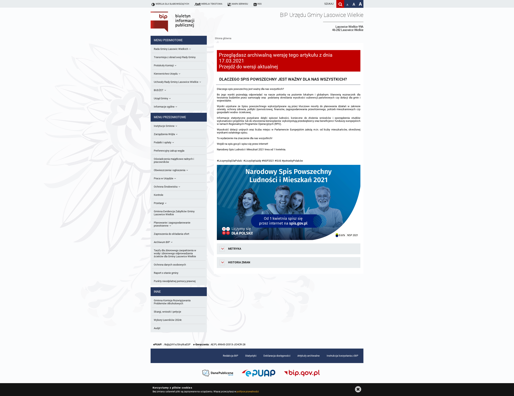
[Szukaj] (340, 4)
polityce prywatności (248, 391)
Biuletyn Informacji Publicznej (184, 22)
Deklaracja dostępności (276, 355)
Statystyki (250, 355)
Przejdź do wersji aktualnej (248, 67)
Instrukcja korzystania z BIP (342, 355)
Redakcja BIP (230, 355)
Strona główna (223, 38)
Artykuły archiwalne (308, 355)
